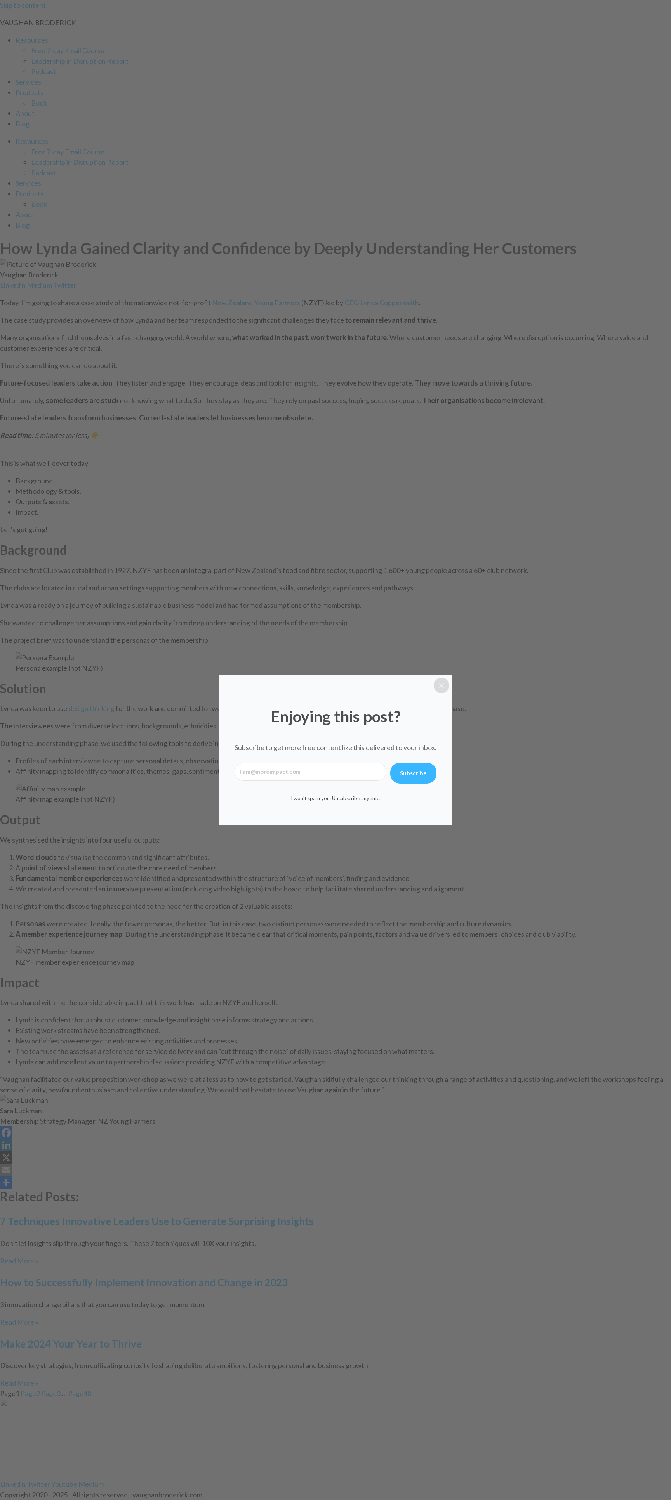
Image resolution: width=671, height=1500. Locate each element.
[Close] (441, 685)
